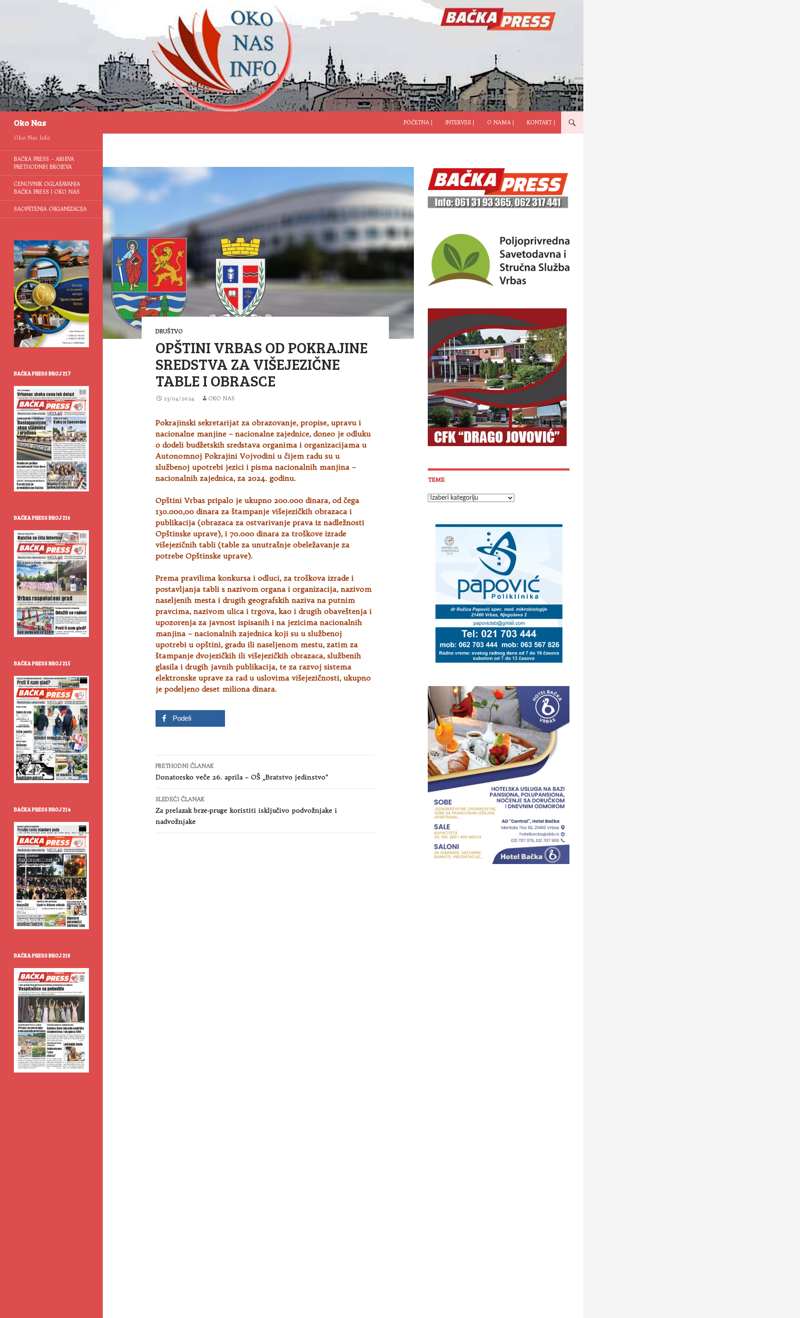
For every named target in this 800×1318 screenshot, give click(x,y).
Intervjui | (459, 122)
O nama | (500, 122)
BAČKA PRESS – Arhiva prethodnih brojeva (44, 163)
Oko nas (221, 398)
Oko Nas (30, 122)
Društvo (169, 331)
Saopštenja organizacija (50, 209)
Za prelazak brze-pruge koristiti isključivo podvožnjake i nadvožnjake (246, 811)
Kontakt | (541, 122)
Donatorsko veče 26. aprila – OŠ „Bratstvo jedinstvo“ (242, 771)
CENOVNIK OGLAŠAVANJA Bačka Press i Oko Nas (47, 188)
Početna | (418, 122)
